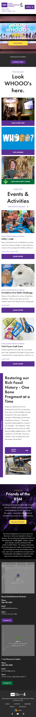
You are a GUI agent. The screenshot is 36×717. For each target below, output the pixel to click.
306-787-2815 (7, 602)
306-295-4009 (7, 665)
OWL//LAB (7, 239)
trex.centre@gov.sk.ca (8, 671)
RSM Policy (22, 707)
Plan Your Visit (18, 123)
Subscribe (27, 704)
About (7, 704)
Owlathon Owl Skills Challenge (17, 292)
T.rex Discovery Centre (20, 182)
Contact (17, 704)
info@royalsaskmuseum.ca (10, 608)
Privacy (12, 707)
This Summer (18, 152)
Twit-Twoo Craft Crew (12, 346)
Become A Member (18, 522)
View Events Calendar (16, 207)
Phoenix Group (19, 700)
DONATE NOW (18, 62)
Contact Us (7, 620)
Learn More (18, 43)
